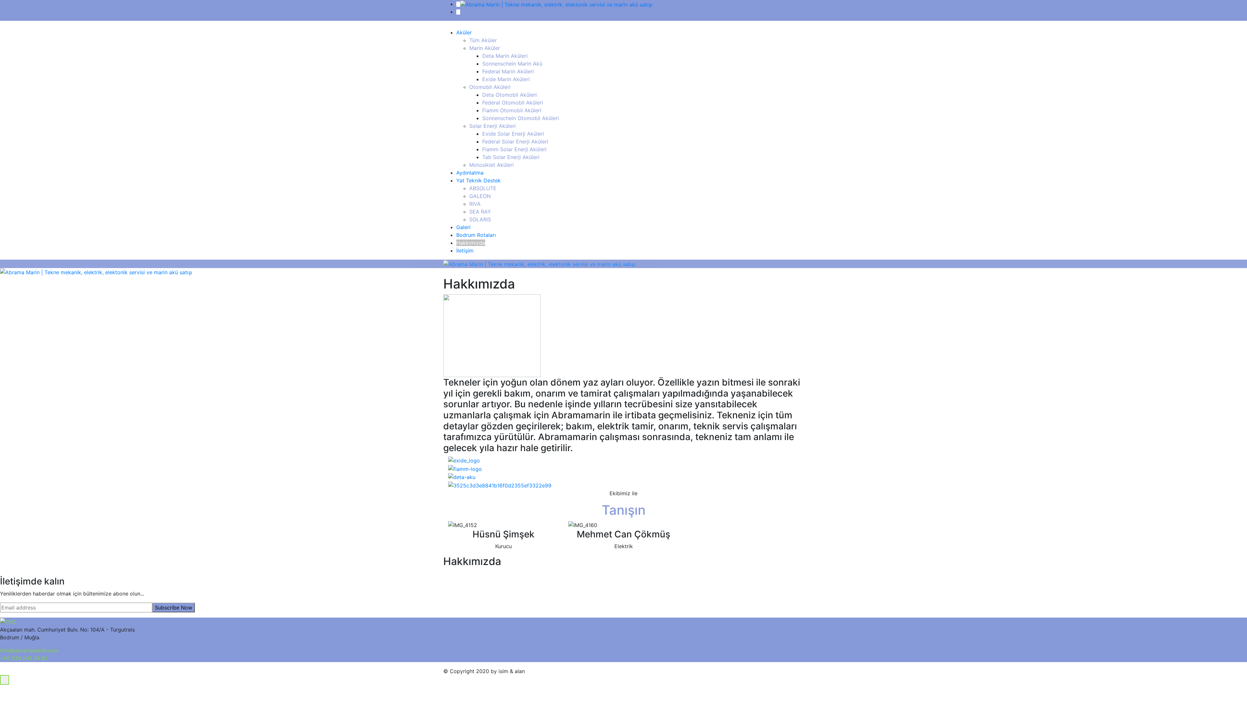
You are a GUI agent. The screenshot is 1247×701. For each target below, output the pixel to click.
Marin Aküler (484, 48)
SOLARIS (480, 219)
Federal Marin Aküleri (508, 71)
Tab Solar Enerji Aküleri (510, 157)
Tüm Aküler (483, 40)
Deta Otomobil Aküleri (509, 95)
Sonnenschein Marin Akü (512, 63)
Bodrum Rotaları (476, 235)
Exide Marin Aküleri (506, 79)
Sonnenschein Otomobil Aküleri (520, 118)
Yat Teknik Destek (478, 180)
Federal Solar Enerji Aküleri (515, 141)
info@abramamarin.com (29, 650)
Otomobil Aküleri (489, 87)
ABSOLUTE (483, 188)
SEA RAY (480, 211)
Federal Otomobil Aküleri (512, 102)
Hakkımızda (470, 243)
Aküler (464, 32)
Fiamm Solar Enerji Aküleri (514, 149)
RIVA (475, 204)
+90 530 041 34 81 (23, 658)
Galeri (463, 227)
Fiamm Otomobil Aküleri (511, 110)
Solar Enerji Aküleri (492, 126)
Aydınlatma (470, 172)
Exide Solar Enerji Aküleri (513, 133)
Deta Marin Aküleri (505, 56)
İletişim (464, 250)
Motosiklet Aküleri (491, 165)
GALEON (480, 196)
